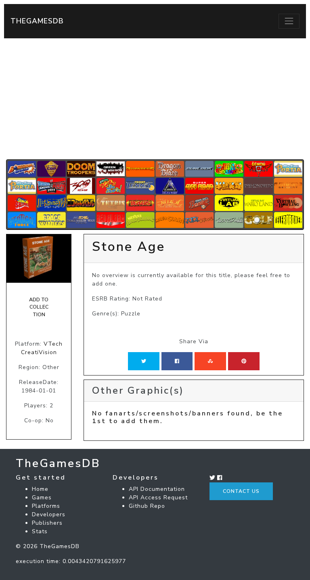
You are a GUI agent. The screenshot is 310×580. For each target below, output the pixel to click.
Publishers (47, 523)
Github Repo (147, 506)
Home (40, 489)
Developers (48, 514)
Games (42, 497)
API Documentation (157, 489)
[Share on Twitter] (143, 361)
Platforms (46, 506)
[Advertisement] (155, 98)
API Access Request (158, 497)
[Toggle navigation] (289, 21)
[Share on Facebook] (177, 361)
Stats (40, 531)
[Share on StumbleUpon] (210, 361)
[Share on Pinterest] (244, 361)
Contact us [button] (241, 491)
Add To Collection (38, 307)
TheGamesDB (37, 21)
